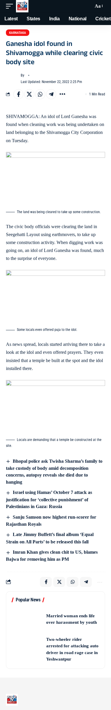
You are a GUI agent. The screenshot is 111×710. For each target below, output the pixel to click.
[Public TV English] (22, 6)
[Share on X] (29, 94)
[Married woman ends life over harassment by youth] (27, 619)
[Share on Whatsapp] (40, 94)
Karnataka (17, 33)
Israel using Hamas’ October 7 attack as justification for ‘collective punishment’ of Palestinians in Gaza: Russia (49, 499)
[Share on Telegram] (51, 94)
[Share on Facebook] (18, 94)
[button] (11, 6)
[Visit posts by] (12, 78)
